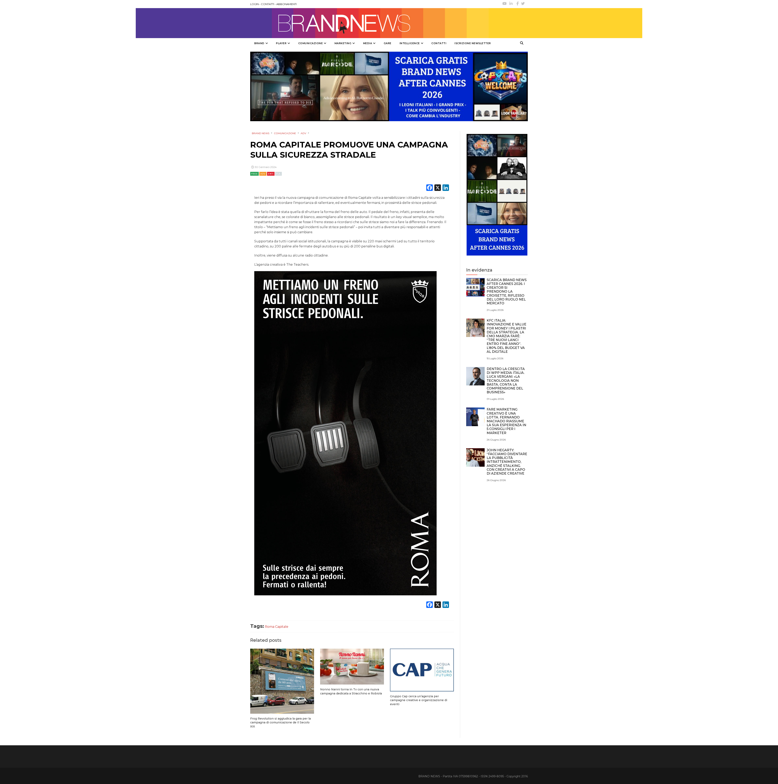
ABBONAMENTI (286, 4)
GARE (387, 43)
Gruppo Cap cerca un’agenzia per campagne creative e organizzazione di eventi (418, 700)
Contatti (438, 43)
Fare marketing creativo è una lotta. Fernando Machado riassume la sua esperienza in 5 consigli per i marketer (506, 421)
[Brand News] (369, 23)
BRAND (259, 43)
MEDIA (367, 43)
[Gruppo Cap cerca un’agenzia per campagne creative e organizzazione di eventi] (422, 670)
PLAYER (281, 43)
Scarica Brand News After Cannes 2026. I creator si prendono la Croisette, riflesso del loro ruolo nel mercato (507, 291)
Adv (262, 173)
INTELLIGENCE (410, 43)
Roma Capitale (276, 627)
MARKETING (343, 43)
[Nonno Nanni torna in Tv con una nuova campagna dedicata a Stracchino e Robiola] (352, 667)
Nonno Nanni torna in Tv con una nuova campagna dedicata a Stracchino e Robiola (351, 691)
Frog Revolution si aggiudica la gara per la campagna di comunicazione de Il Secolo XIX (280, 722)
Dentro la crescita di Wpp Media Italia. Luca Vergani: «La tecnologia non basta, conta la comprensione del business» (506, 380)
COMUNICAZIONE (310, 43)
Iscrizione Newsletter (472, 43)
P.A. (278, 173)
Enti (271, 173)
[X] (438, 188)
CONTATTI (267, 4)
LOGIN (254, 4)
